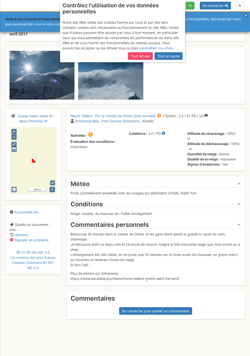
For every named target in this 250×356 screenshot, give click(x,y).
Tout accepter (168, 56)
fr (240, 5)
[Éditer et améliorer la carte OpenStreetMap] (52, 182)
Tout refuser (140, 56)
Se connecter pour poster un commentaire (155, 311)
